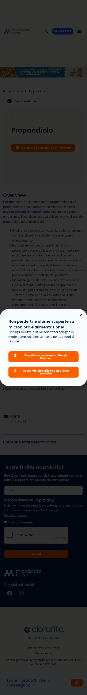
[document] (43, 347)
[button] (81, 314)
